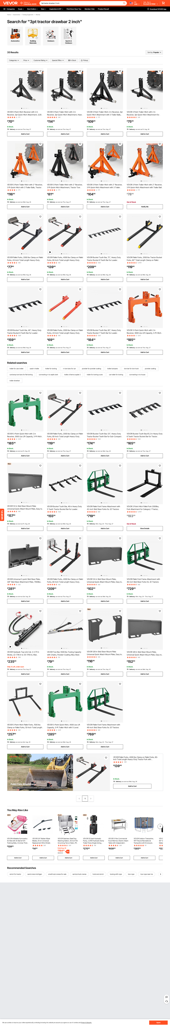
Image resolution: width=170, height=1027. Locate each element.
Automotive (16, 14)
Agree (158, 1022)
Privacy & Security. (86, 1022)
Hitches (38, 14)
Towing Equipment (27, 14)
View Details (144, 528)
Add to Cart (25, 134)
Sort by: (150, 52)
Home (9, 14)
